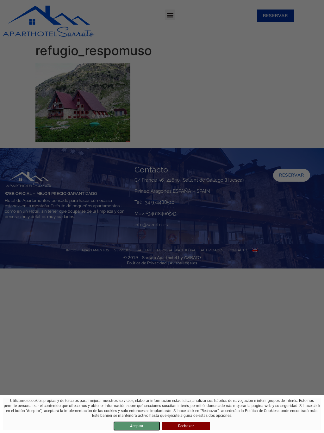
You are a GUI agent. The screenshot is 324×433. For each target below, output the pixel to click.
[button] (170, 15)
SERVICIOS (123, 250)
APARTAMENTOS (95, 250)
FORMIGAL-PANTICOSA (176, 250)
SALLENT (144, 250)
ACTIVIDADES (212, 250)
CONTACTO (237, 250)
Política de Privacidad (147, 263)
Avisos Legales (183, 263)
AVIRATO (192, 258)
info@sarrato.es (151, 225)
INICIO (71, 250)
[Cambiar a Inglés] (255, 250)
